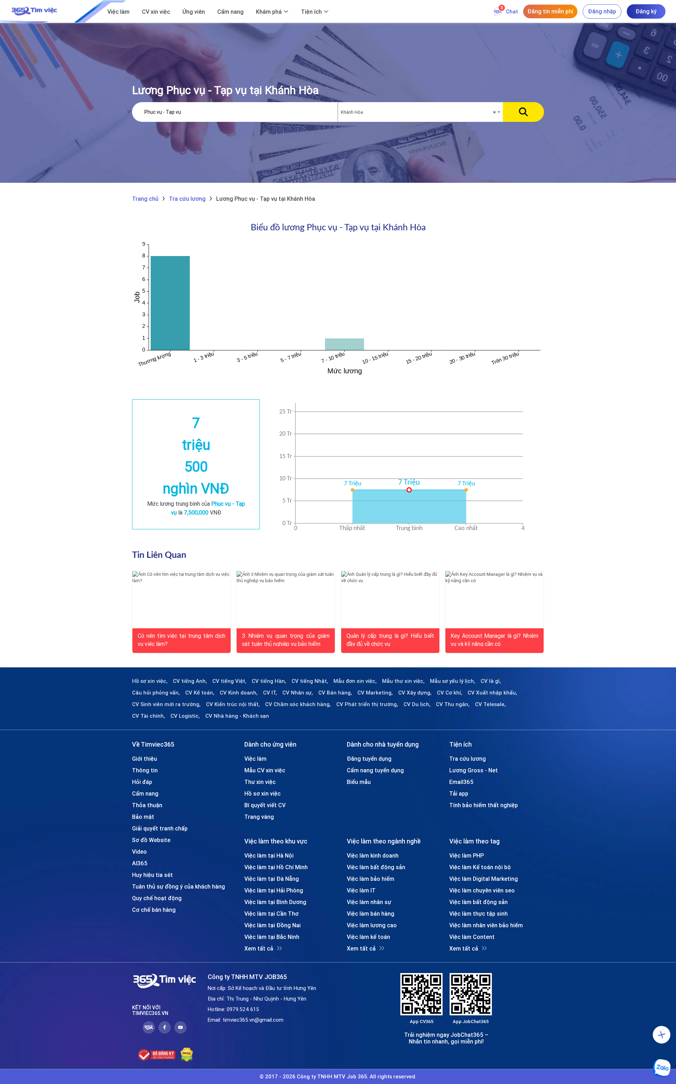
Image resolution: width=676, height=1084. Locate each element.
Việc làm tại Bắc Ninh (271, 937)
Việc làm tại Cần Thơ (271, 913)
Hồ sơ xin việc (262, 793)
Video (139, 851)
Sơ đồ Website (151, 840)
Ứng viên (193, 11)
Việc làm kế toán (368, 937)
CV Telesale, (490, 704)
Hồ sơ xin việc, (150, 681)
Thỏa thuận (147, 805)
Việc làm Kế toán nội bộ (480, 867)
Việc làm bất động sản (376, 867)
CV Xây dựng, (415, 693)
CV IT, (270, 693)
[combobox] (420, 112)
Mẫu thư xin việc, (403, 681)
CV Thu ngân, (453, 704)
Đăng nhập (602, 11)
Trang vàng (259, 817)
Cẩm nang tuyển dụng (375, 770)
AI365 (140, 863)
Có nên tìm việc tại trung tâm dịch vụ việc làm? (181, 639)
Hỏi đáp (142, 782)
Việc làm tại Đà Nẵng (271, 879)
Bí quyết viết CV (265, 805)
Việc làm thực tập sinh (478, 913)
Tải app (458, 793)
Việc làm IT (361, 890)
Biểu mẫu (359, 782)
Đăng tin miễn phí (550, 11)
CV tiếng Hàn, (269, 681)
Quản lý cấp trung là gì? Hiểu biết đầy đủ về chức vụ (390, 639)
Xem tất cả (258, 948)
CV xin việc (156, 11)
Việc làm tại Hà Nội (269, 855)
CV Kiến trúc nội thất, (233, 704)
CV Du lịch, (417, 704)
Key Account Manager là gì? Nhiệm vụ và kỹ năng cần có (494, 639)
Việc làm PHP (466, 855)
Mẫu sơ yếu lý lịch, (452, 681)
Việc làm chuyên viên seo (482, 890)
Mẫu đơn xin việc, (355, 681)
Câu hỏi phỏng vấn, (156, 693)
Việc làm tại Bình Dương (275, 902)
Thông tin (145, 770)
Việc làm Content (472, 937)
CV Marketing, (375, 693)
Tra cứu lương (467, 758)
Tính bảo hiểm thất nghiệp (483, 805)
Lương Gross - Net (473, 770)
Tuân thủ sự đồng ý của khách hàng (178, 886)
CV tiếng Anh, (190, 681)
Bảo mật (143, 817)
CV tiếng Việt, (229, 681)
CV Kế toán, (199, 693)
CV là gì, (491, 681)
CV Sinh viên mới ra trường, (166, 704)
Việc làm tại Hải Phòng (273, 890)
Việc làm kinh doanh (373, 855)
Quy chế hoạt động (157, 898)
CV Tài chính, (148, 716)
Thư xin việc (260, 782)
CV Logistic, (185, 716)
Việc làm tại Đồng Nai (272, 925)
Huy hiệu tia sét (152, 875)
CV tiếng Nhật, (310, 681)
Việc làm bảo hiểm (370, 879)
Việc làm (118, 11)
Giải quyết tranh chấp (160, 828)
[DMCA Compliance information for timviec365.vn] (187, 1055)
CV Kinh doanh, (239, 693)
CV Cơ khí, (449, 693)
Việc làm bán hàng (370, 913)
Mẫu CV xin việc (264, 770)
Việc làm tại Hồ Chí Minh (276, 867)
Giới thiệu (144, 758)
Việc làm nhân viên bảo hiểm (486, 925)
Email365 (461, 782)
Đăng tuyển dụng (369, 758)
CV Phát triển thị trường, (367, 704)
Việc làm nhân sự (369, 902)
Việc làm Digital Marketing (483, 879)
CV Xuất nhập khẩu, (492, 693)
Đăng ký (646, 11)
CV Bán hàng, (335, 693)
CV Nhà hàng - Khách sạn (237, 716)
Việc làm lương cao (372, 925)
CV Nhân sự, (297, 693)
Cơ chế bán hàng (154, 910)
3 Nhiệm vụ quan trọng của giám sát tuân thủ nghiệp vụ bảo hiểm (286, 639)
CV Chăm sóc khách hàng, (298, 704)
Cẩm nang (230, 11)
